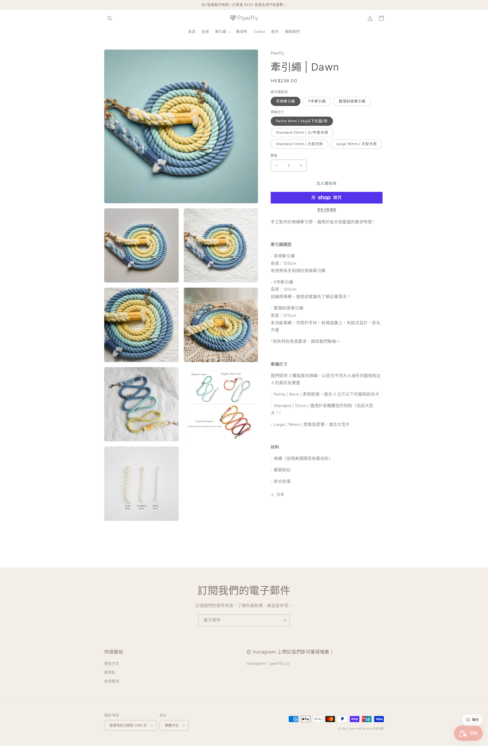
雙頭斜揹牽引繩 (352, 101)
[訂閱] (283, 620)
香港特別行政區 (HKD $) (128, 725)
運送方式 (111, 663)
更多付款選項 (326, 210)
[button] (109, 18)
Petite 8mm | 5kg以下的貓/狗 (302, 121)
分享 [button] (280, 494)
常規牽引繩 (285, 101)
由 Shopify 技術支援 (371, 728)
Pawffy (354, 728)
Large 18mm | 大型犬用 (356, 144)
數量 (274, 155)
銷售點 (109, 672)
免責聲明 (111, 681)
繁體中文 (172, 725)
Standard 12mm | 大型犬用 (299, 144)
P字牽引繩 (317, 101)
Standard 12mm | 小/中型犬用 (302, 132)
